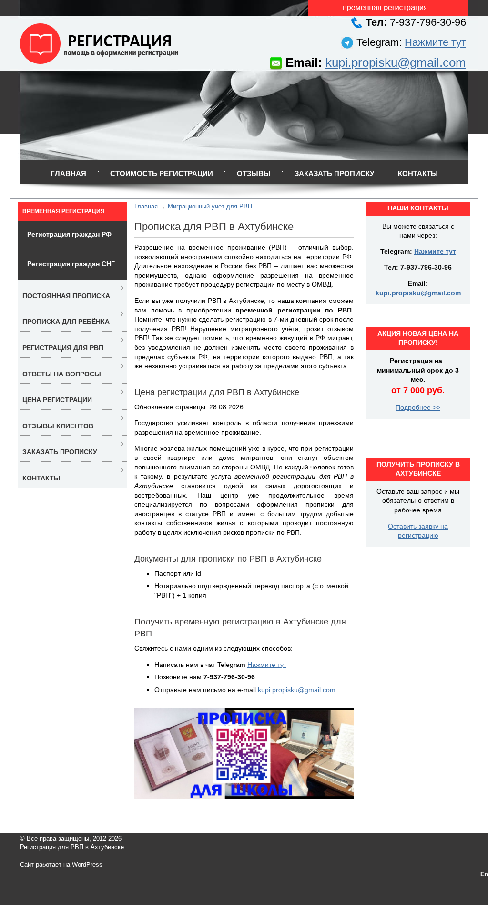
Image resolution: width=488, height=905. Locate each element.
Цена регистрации (57, 400)
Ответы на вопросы (61, 374)
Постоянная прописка (66, 296)
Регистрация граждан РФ (69, 234)
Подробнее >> (418, 407)
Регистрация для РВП (62, 348)
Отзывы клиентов (57, 426)
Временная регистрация (63, 211)
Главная (68, 173)
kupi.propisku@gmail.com (395, 62)
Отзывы (254, 173)
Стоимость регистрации (161, 173)
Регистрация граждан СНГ (71, 264)
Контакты (418, 173)
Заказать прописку (334, 173)
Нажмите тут (435, 42)
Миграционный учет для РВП (210, 206)
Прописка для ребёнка (66, 321)
